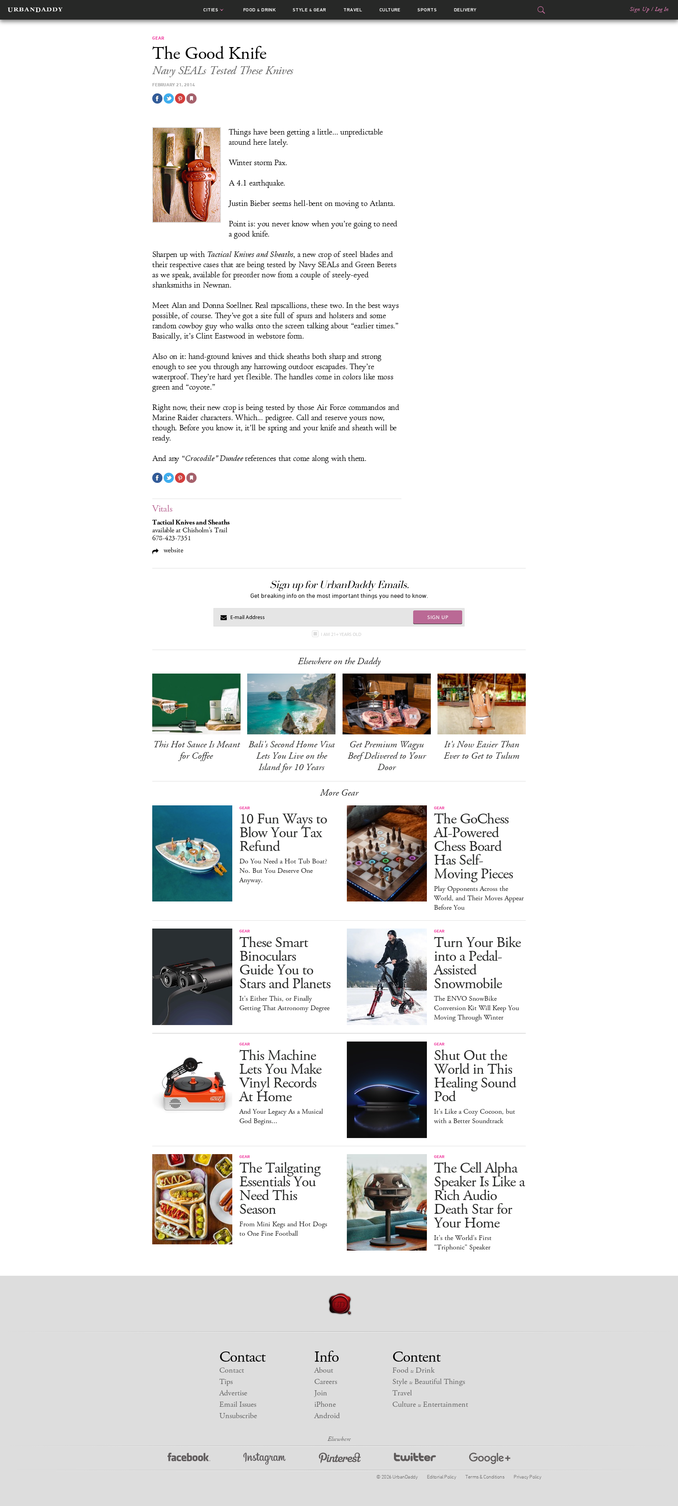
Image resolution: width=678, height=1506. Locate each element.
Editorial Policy (441, 1476)
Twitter (415, 1459)
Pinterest (340, 1459)
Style (309, 10)
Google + (489, 1459)
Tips (226, 1382)
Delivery (465, 10)
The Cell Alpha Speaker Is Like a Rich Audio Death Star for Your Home (479, 1196)
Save (180, 98)
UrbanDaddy (35, 10)
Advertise (233, 1393)
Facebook (189, 1459)
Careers (325, 1382)
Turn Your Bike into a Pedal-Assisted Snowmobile (477, 963)
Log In (662, 9)
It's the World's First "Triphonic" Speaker (463, 1242)
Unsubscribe (238, 1416)
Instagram (264, 1459)
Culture (390, 10)
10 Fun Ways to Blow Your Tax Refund (283, 833)
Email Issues (237, 1404)
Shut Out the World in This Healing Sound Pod (475, 1076)
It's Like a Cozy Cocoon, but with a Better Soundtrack (474, 1116)
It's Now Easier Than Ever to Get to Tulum (481, 750)
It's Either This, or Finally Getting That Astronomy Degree (284, 1003)
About (323, 1370)
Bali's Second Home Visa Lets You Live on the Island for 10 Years (291, 756)
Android (327, 1416)
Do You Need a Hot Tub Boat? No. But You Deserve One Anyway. (283, 871)
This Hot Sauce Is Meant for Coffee (196, 750)
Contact (231, 1370)
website (172, 550)
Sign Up (639, 9)
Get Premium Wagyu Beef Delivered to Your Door (387, 756)
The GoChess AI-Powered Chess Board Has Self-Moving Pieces (473, 847)
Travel (352, 10)
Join (320, 1393)
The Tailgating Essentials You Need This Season (279, 1189)
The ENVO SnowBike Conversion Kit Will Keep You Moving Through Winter (476, 1008)
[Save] (191, 98)
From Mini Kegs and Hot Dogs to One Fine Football (283, 1229)
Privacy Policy (527, 1476)
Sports (427, 10)
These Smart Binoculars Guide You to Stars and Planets (284, 963)
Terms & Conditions (484, 1476)
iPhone (325, 1404)
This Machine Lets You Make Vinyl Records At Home (280, 1076)
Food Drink (259, 10)
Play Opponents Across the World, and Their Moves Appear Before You (479, 898)
